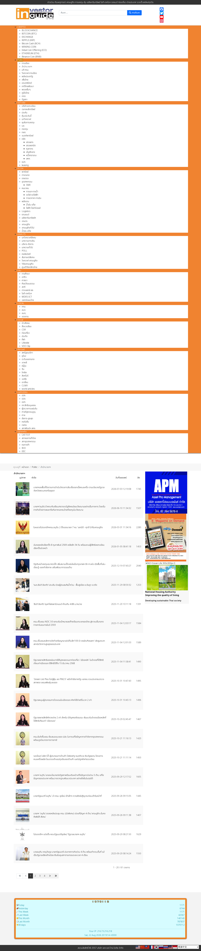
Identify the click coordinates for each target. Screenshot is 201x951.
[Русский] (161, 947)
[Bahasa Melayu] (170, 947)
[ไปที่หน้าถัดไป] (49, 876)
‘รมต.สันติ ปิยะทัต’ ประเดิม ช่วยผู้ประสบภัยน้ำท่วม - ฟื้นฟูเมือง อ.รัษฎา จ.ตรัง (65, 585)
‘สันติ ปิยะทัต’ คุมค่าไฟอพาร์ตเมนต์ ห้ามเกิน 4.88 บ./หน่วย (58, 604)
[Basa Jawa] (175, 947)
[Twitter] (172, 13)
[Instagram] (172, 21)
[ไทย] (166, 947)
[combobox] (93, 12)
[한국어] (156, 947)
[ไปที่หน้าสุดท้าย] (55, 876)
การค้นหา (135, 12)
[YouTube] (172, 17)
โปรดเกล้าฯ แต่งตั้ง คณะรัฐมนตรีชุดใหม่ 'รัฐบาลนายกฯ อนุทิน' (59, 834)
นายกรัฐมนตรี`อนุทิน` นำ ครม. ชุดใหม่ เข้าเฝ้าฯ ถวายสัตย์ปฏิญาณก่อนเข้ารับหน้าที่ (68, 796)
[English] (138, 947)
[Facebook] (172, 9)
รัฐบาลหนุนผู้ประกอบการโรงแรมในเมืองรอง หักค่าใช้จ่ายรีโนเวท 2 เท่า (63, 700)
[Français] (152, 947)
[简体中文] (142, 947)
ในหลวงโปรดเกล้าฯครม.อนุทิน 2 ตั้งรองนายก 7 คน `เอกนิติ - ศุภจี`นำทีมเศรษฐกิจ (68, 527)
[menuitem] (21, 27)
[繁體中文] (147, 947)
